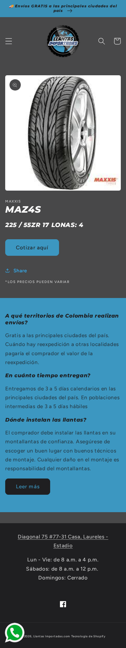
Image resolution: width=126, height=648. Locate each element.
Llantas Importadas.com (51, 636)
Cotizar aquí (32, 247)
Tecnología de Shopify (88, 636)
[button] (9, 41)
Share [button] (20, 271)
